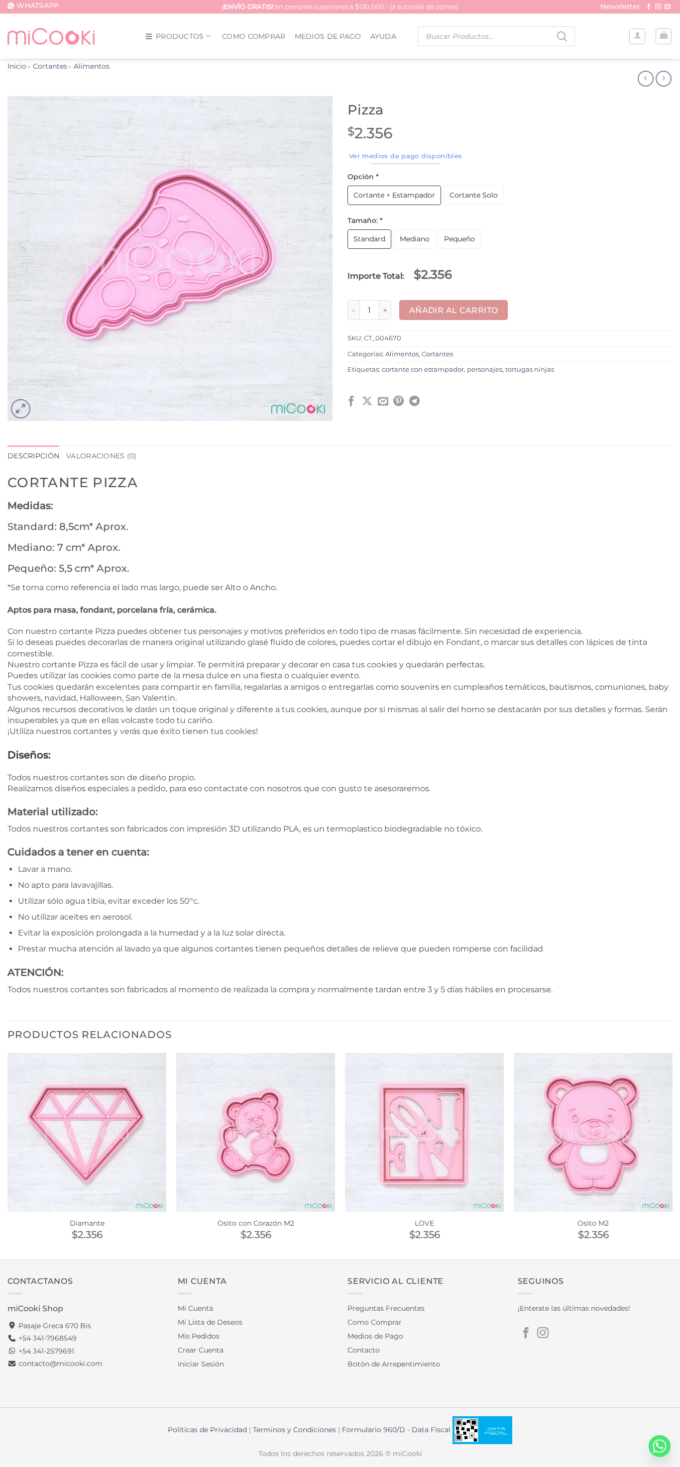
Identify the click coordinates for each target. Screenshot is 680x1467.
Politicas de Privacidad (207, 1429)
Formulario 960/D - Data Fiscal (397, 1429)
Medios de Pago (328, 36)
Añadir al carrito (453, 310)
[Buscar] (562, 36)
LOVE (424, 1223)
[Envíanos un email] (668, 6)
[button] (620, 7)
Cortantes (50, 66)
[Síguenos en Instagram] (658, 6)
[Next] (672, 1155)
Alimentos (92, 66)
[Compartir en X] (367, 402)
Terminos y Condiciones (294, 1429)
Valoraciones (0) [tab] (101, 455)
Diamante (87, 1223)
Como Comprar (253, 36)
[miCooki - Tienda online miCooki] (51, 36)
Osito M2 (593, 1223)
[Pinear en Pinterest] (398, 402)
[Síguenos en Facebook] (649, 6)
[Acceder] (637, 36)
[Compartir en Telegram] (414, 402)
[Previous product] (663, 79)
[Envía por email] (383, 402)
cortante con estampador (423, 369)
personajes (484, 369)
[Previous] (7, 1155)
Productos (180, 36)
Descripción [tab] (33, 455)
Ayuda (383, 36)
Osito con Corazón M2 (256, 1223)
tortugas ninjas (529, 369)
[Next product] (645, 79)
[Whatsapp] (660, 1446)
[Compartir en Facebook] (351, 402)
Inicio (16, 66)
